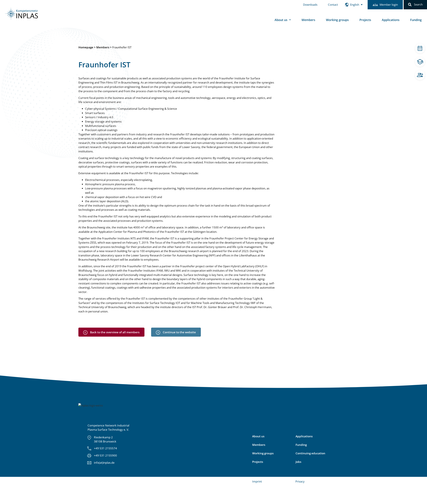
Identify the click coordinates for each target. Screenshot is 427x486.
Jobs (298, 461)
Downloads (310, 5)
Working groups (337, 20)
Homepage (85, 47)
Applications (390, 20)
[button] (409, 4)
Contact (333, 5)
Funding (416, 20)
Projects (365, 20)
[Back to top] (420, 479)
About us (258, 436)
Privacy (300, 481)
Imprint (257, 481)
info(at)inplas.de (104, 462)
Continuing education (310, 453)
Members (308, 20)
